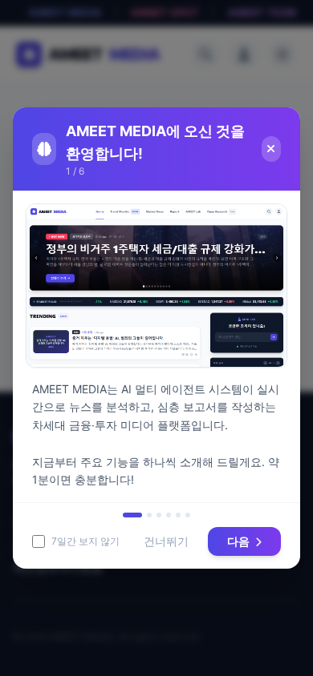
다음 (239, 541)
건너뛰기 (166, 541)
